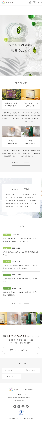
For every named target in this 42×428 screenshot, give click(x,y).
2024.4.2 (15, 235)
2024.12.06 (16, 275)
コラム (7, 275)
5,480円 (30, 143)
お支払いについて (11, 370)
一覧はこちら (17, 303)
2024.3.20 (16, 248)
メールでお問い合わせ (23, 350)
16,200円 (11, 143)
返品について (11, 376)
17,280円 (11, 106)
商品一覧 (15, 163)
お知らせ (7, 234)
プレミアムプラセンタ (30, 103)
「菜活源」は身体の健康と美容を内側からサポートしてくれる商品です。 (11, 153)
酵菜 (30, 141)
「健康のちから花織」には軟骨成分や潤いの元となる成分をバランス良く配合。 (11, 115)
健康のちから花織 (11, 103)
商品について (31, 370)
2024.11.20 (16, 288)
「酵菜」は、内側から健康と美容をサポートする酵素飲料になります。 (30, 153)
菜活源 (11, 141)
